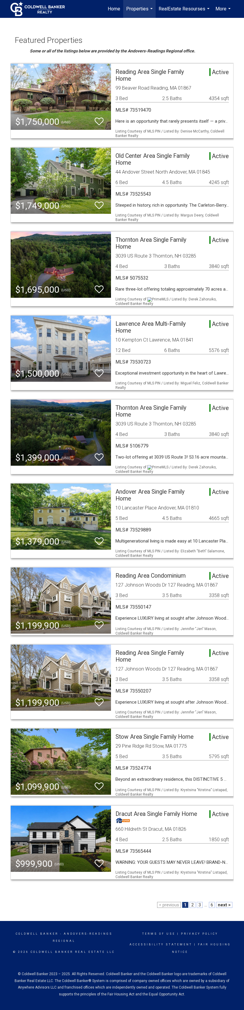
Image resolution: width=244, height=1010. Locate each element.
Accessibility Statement (160, 944)
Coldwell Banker (37, 933)
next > (224, 905)
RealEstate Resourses (185, 12)
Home (114, 9)
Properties (140, 12)
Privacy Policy (199, 933)
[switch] (99, 121)
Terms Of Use (158, 933)
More (223, 12)
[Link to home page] (40, 9)
